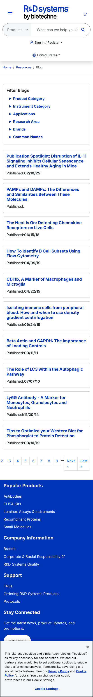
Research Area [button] (26, 121)
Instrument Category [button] (32, 106)
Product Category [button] (29, 98)
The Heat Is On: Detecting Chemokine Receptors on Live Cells (44, 225)
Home (7, 67)
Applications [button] (24, 114)
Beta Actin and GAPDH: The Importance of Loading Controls (46, 343)
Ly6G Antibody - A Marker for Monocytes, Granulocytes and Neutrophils (37, 402)
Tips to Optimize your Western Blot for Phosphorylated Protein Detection (45, 433)
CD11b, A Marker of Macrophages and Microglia (44, 281)
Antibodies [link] (13, 496)
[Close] (88, 647)
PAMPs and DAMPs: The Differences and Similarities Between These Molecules (43, 194)
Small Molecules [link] (17, 527)
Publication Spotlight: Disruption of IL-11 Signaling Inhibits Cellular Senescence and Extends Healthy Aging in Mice (46, 160)
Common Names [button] (28, 137)
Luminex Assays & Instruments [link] (29, 511)
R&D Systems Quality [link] (21, 564)
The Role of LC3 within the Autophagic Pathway (45, 372)
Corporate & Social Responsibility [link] (32, 556)
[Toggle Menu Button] (10, 12)
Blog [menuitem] (39, 67)
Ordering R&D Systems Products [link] (31, 593)
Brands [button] (19, 129)
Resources (23, 67)
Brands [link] (9, 548)
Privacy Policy (58, 671)
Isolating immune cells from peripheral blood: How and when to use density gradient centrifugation (45, 312)
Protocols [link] (12, 601)
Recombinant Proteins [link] (22, 519)
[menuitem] (7, 67)
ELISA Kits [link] (12, 504)
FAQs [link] (8, 586)
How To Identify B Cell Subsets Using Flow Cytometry (43, 253)
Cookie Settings (46, 688)
